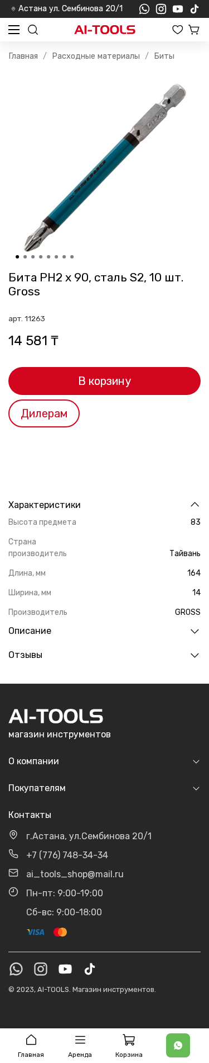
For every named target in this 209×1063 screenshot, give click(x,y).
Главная (23, 56)
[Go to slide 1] (17, 256)
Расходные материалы (96, 56)
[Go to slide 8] (72, 256)
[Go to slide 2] (25, 256)
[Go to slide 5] (48, 256)
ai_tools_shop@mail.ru (75, 874)
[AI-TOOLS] (104, 30)
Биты (164, 56)
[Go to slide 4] (40, 256)
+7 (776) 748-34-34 (67, 855)
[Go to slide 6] (56, 256)
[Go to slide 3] (33, 256)
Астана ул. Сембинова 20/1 (70, 8)
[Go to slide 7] (64, 256)
